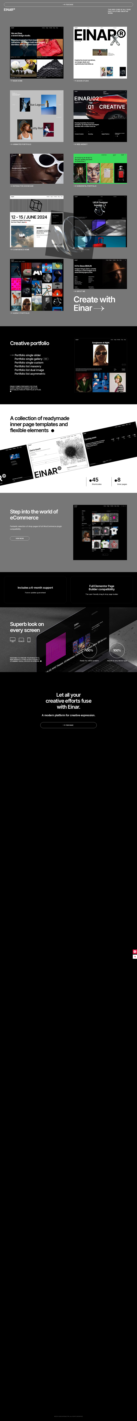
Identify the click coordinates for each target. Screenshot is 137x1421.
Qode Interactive (64, 1416)
